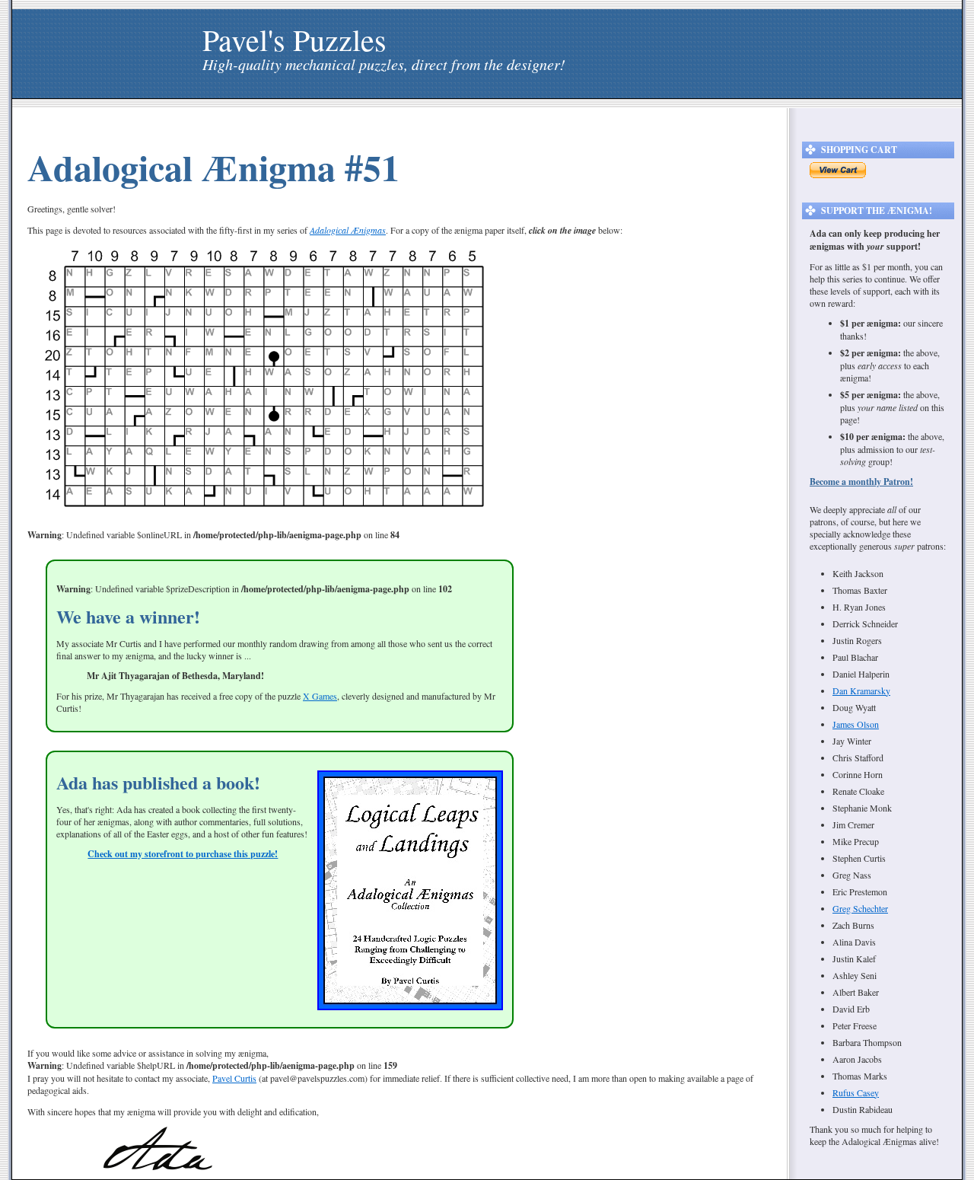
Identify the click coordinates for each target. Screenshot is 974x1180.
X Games (320, 696)
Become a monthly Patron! (861, 481)
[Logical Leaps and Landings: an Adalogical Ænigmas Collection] (410, 1006)
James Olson (855, 724)
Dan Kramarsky (861, 690)
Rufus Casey (855, 1092)
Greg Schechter (860, 908)
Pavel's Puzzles (294, 39)
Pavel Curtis (234, 1078)
